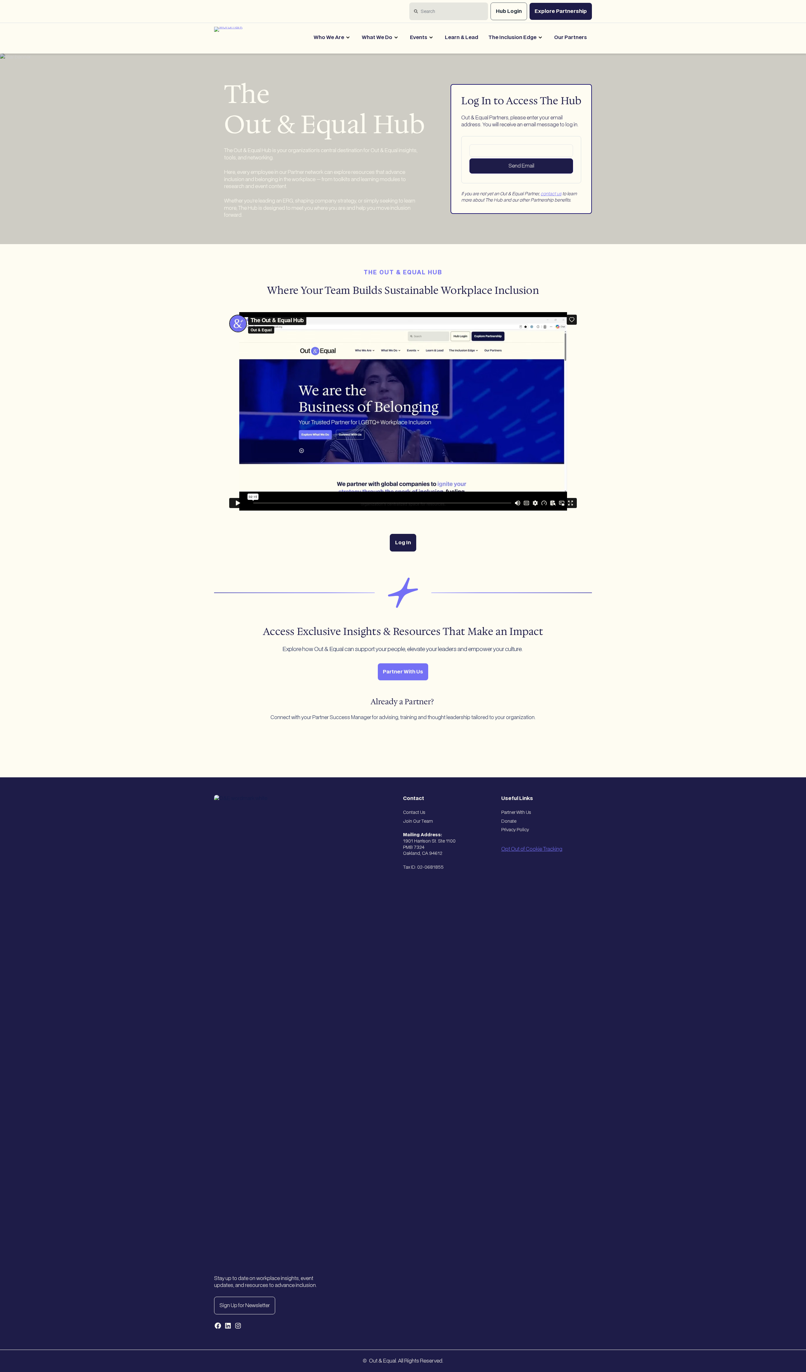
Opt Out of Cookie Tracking (531, 849)
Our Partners (570, 37)
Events (418, 37)
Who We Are (329, 37)
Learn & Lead (461, 37)
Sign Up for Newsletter (244, 1305)
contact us (551, 194)
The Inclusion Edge (512, 37)
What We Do (377, 37)
